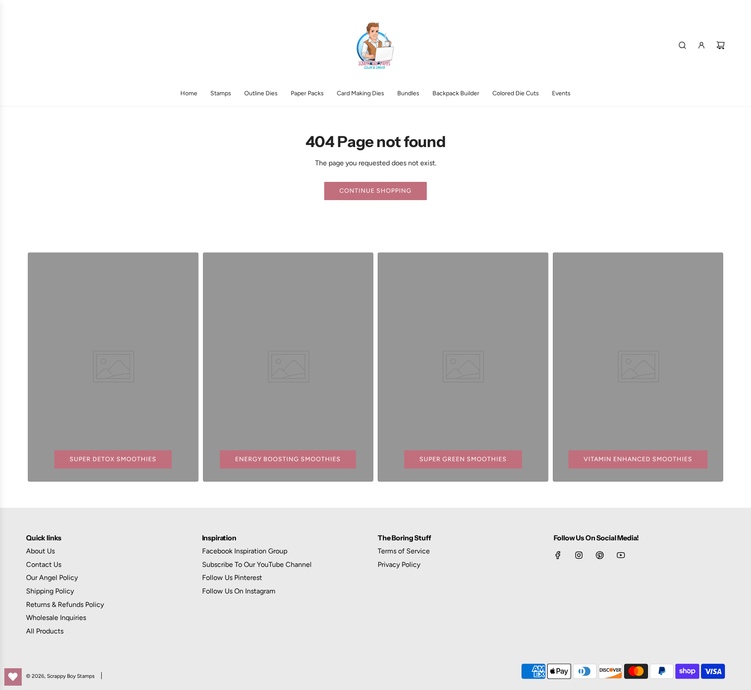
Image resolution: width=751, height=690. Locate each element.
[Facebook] (558, 555)
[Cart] (720, 45)
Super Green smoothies (463, 459)
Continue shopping (375, 190)
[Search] (682, 45)
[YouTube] (620, 555)
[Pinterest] (599, 555)
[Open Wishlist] (13, 677)
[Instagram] (578, 555)
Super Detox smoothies (113, 459)
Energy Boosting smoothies (288, 459)
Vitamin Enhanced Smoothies (638, 459)
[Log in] (701, 45)
